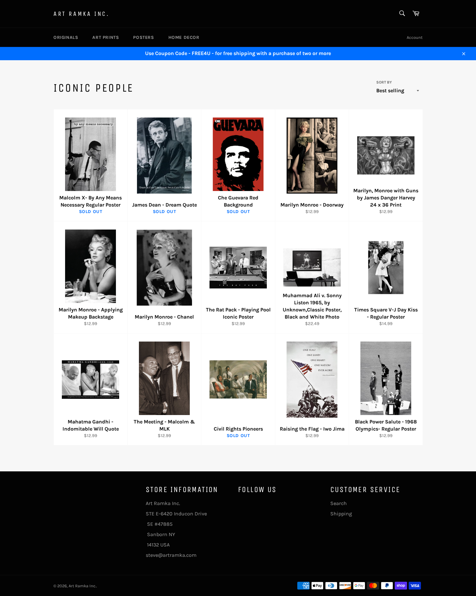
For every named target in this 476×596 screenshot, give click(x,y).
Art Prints (105, 37)
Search (338, 503)
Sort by (384, 82)
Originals (65, 37)
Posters (143, 37)
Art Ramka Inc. (81, 13)
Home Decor (183, 37)
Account (415, 37)
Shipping (341, 514)
